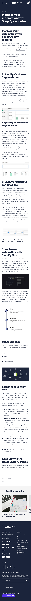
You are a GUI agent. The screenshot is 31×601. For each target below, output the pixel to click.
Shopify (4, 11)
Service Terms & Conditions (21, 553)
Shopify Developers (22, 546)
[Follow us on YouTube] (10, 567)
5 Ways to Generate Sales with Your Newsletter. (14, 515)
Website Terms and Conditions (22, 549)
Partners (19, 536)
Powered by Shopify (6, 593)
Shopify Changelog (16, 465)
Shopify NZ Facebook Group (22, 543)
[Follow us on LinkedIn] (14, 567)
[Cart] (28, 3)
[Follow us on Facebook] (3, 567)
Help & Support (21, 534)
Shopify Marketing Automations (11, 188)
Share (3, 481)
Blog (18, 538)
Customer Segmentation (9, 81)
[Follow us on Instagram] (7, 567)
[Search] (6, 3)
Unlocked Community (22, 540)
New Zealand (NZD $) (8, 587)
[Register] (26, 580)
